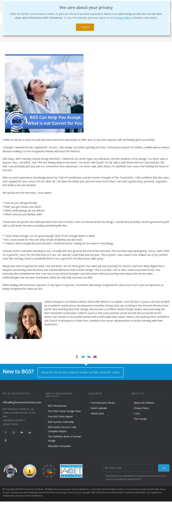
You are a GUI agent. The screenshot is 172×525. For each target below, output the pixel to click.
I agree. (85, 27)
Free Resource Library (103, 402)
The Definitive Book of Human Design (64, 438)
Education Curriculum (59, 446)
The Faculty (140, 418)
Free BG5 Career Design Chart (64, 411)
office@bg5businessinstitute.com (22, 402)
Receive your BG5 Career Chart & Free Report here (80, 372)
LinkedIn (89, 356)
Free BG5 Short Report (60, 416)
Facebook (77, 356)
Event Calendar (99, 408)
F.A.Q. (137, 413)
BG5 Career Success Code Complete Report (62, 429)
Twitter (83, 356)
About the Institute (144, 402)
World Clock (97, 413)
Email (95, 356)
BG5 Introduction (57, 405)
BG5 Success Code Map (61, 421)
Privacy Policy (123, 17)
